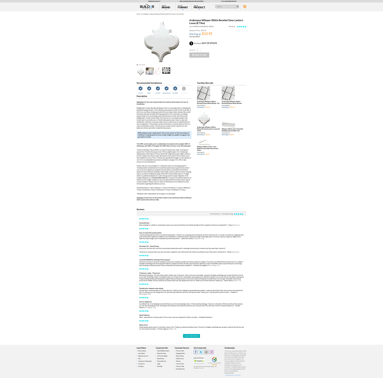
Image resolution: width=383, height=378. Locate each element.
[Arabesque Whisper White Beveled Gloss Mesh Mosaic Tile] (203, 100)
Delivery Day (180, 358)
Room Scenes (142, 351)
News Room (160, 358)
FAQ (139, 358)
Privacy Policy (180, 351)
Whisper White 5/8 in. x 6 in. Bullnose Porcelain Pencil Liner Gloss (207, 148)
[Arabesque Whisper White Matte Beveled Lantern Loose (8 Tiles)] (204, 125)
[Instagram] (212, 352)
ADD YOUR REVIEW (191, 336)
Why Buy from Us (143, 356)
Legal (158, 364)
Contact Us (141, 364)
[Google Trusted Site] (214, 365)
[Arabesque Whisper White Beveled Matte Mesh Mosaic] (228, 100)
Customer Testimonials (145, 361)
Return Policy (180, 356)
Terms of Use (180, 364)
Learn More (141, 353)
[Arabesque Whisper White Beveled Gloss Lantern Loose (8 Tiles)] (161, 62)
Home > (139, 14)
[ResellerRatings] (199, 358)
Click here (140, 102)
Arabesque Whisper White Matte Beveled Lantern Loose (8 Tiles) (208, 129)
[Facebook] (196, 352)
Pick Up (178, 361)
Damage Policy (180, 369)
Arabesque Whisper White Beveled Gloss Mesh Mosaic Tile (208, 102)
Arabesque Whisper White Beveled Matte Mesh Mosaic (232, 102)
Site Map (159, 366)
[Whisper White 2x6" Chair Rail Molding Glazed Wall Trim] (229, 127)
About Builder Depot (163, 351)
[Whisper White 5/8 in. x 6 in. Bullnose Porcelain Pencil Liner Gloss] (204, 145)
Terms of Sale (180, 366)
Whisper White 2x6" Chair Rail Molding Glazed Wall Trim (232, 130)
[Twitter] (201, 352)
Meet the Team (161, 353)
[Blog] (206, 352)
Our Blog (140, 366)
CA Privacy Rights (162, 356)
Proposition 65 (161, 361)
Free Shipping (144, 14)
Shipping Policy (180, 353)
